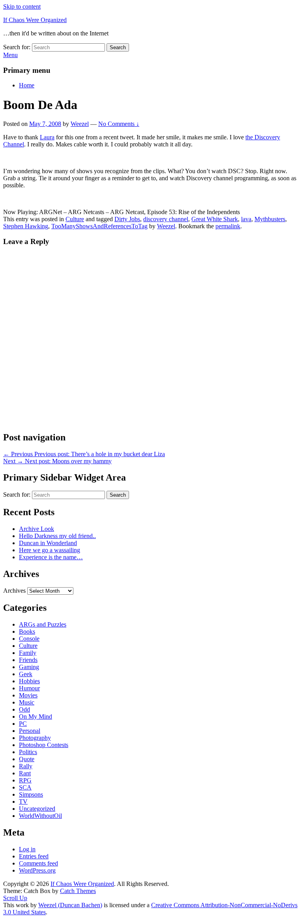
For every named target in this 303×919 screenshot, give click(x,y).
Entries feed (34, 856)
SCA (25, 787)
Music (26, 702)
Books (27, 631)
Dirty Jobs (127, 219)
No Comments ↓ (118, 123)
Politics (28, 752)
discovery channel (165, 219)
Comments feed (38, 863)
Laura (47, 137)
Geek (25, 674)
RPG (25, 780)
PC (23, 723)
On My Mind (35, 716)
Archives (14, 590)
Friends (28, 659)
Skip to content (22, 6)
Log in (27, 849)
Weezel (80, 123)
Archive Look (36, 528)
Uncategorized (37, 808)
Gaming (29, 667)
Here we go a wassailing (49, 550)
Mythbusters (269, 219)
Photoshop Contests (43, 744)
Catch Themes (78, 891)
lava (246, 219)
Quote (26, 759)
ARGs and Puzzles (42, 624)
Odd (24, 709)
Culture (74, 219)
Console (29, 638)
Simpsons (31, 794)
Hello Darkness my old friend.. (57, 536)
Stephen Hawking (25, 226)
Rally (25, 766)
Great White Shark (214, 219)
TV (23, 801)
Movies (28, 695)
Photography (35, 737)
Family (27, 652)
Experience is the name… (51, 557)
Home (26, 85)
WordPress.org (37, 870)
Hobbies (29, 681)
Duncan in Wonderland (48, 543)
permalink (227, 226)
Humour (29, 688)
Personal (29, 730)
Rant (25, 773)
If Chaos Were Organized (35, 20)
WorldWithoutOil (40, 815)
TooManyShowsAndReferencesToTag (99, 226)
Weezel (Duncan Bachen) (70, 905)
